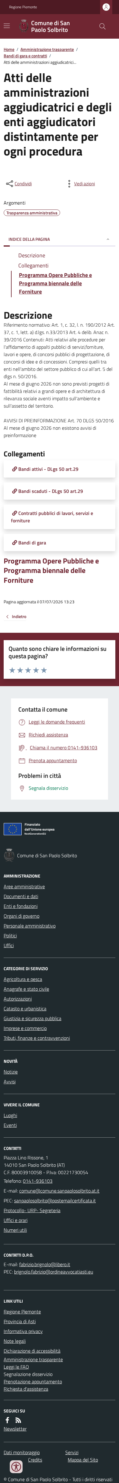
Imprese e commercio (25, 1028)
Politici (10, 935)
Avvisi (10, 1081)
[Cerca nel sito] (100, 26)
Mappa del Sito (83, 1459)
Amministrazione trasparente (47, 49)
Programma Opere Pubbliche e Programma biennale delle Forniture (51, 570)
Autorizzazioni (18, 998)
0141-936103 (37, 1181)
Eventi (10, 1125)
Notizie (11, 1071)
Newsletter (15, 1428)
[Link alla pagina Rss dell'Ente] (18, 1420)
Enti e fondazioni (21, 906)
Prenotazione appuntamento (33, 1381)
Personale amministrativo (30, 925)
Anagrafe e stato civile (26, 989)
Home (9, 49)
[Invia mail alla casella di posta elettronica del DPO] (44, 1264)
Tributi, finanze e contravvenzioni (37, 1038)
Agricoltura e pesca (23, 979)
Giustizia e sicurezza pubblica (32, 1018)
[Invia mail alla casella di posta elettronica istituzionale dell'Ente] (59, 1191)
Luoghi (10, 1115)
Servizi (71, 1452)
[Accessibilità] (16, 1467)
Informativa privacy (23, 1331)
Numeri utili (15, 1230)
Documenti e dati (21, 896)
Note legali (15, 1341)
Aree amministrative (24, 886)
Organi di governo (21, 916)
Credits (35, 1459)
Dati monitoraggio (22, 1452)
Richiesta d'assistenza (26, 1389)
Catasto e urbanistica (25, 1008)
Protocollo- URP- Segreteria (32, 1210)
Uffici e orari (15, 1220)
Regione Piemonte (23, 7)
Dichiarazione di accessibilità (32, 1350)
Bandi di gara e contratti (25, 55)
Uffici (9, 945)
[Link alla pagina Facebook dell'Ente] (7, 1420)
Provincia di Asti (20, 1321)
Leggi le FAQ (16, 1366)
